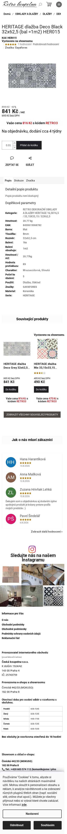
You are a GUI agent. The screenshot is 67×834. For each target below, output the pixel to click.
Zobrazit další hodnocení (46, 531)
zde (24, 804)
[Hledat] (40, 4)
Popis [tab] (8, 180)
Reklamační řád (10, 638)
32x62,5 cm (29, 238)
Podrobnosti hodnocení (46, 44)
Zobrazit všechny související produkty (32, 414)
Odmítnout (16, 825)
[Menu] (59, 4)
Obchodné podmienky (14, 629)
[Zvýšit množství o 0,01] (14, 143)
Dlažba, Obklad (31, 282)
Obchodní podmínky (13, 624)
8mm (26, 233)
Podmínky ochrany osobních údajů (21, 633)
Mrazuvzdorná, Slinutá (36, 270)
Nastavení (32, 813)
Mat (25, 229)
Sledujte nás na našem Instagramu (33, 557)
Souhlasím (47, 825)
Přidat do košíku (29, 145)
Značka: (16, 47)
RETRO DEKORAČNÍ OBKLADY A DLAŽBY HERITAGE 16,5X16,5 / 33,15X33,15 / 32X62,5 (41, 213)
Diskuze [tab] (19, 180)
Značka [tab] (30, 180)
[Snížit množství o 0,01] (14, 147)
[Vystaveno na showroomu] (47, 349)
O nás (5, 619)
